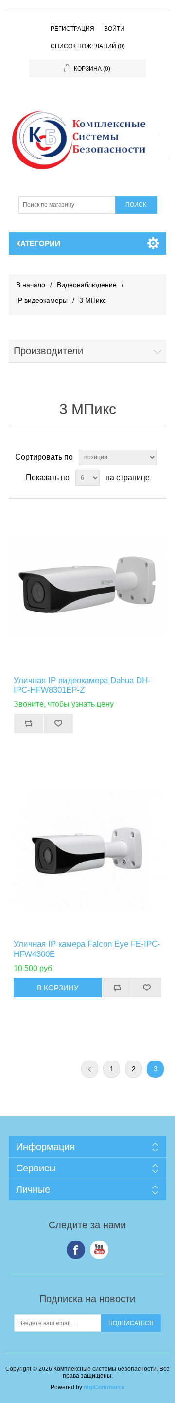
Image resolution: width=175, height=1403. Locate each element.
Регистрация (72, 28)
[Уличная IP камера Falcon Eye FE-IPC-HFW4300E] (87, 851)
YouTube (99, 1250)
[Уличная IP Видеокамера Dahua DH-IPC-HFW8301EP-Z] (87, 587)
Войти (114, 28)
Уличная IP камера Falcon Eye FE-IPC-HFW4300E (87, 948)
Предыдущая (89, 1069)
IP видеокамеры (42, 300)
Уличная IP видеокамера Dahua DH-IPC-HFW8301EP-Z (82, 685)
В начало (30, 284)
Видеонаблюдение (87, 284)
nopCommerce (104, 1387)
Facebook (76, 1250)
